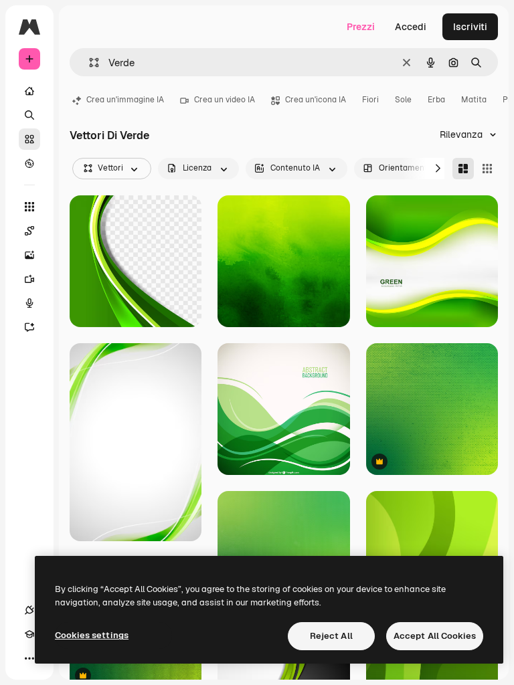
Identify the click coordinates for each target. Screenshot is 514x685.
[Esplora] (29, 163)
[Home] (29, 91)
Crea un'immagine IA (125, 99)
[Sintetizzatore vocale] (29, 303)
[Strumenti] (29, 206)
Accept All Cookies (435, 636)
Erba (436, 99)
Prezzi (361, 27)
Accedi (410, 27)
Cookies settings (91, 635)
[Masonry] (463, 168)
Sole (403, 99)
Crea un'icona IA (315, 99)
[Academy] (29, 634)
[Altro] (29, 658)
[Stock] (29, 139)
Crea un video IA (224, 99)
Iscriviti (470, 27)
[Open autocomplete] (88, 63)
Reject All (331, 636)
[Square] (487, 168)
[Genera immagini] (29, 255)
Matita (474, 99)
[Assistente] (29, 327)
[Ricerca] (29, 115)
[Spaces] (29, 230)
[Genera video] (29, 279)
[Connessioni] (29, 610)
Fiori (370, 99)
